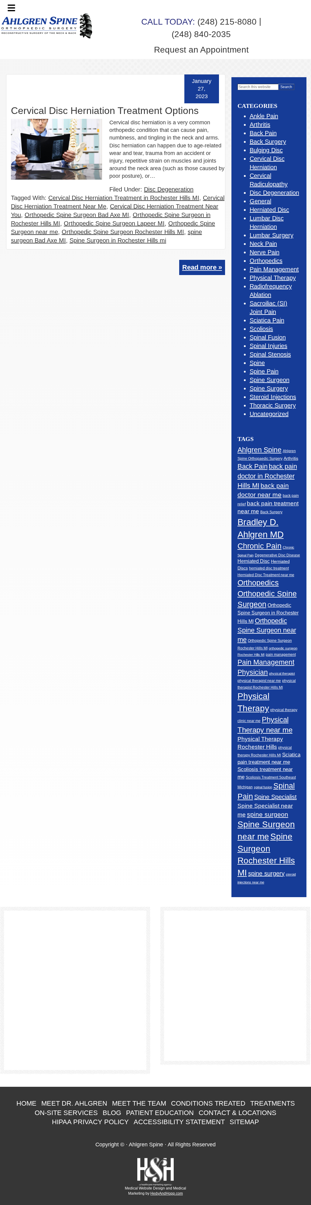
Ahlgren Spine (260, 450)
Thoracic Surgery (273, 405)
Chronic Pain (260, 546)
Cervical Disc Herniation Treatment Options (105, 110)
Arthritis (260, 124)
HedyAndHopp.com (166, 1193)
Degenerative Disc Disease (277, 555)
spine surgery (266, 873)
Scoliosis (261, 328)
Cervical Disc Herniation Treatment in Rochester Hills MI (123, 198)
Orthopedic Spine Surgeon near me (267, 630)
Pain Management (274, 269)
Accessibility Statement (179, 1122)
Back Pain (263, 133)
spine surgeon (267, 814)
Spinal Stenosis (270, 354)
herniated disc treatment (269, 568)
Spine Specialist (275, 797)
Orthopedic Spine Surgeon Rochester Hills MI (123, 232)
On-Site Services (66, 1113)
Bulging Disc (266, 150)
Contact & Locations (237, 1113)
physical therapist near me (259, 681)
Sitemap (244, 1122)
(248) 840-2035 (201, 34)
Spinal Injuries (268, 346)
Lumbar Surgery (271, 235)
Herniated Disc (269, 209)
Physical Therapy (273, 277)
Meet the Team (139, 1103)
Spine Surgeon (269, 380)
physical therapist (282, 673)
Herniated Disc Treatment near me (266, 575)
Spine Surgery (269, 388)
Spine (257, 363)
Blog (112, 1113)
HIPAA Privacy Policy (90, 1122)
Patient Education (160, 1113)
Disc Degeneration (168, 189)
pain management (281, 654)
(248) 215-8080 (199, 21)
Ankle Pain (264, 116)
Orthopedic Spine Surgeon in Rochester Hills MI (268, 613)
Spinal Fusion (268, 337)
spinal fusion (263, 787)
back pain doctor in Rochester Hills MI (267, 476)
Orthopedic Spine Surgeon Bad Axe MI (77, 215)
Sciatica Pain (267, 320)
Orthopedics (266, 260)
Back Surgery (268, 141)
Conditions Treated (208, 1103)
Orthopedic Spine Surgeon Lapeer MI (114, 223)
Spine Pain (264, 371)
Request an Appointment (201, 49)
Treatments (272, 1103)
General (260, 201)
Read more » (202, 267)
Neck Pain (263, 243)
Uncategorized (269, 414)
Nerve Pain (264, 252)
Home (26, 1103)
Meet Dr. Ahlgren (74, 1103)
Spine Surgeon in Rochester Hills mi (118, 240)
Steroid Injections (273, 397)
